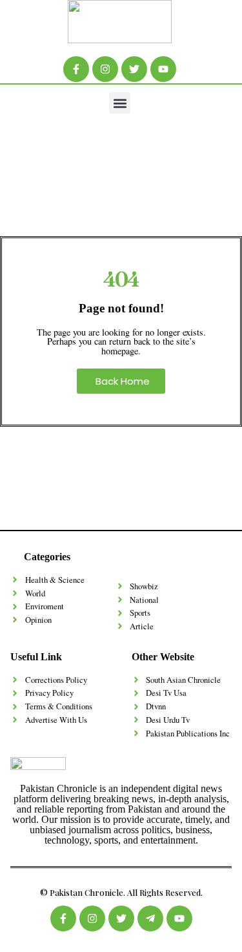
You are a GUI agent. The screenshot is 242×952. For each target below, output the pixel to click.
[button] (119, 103)
